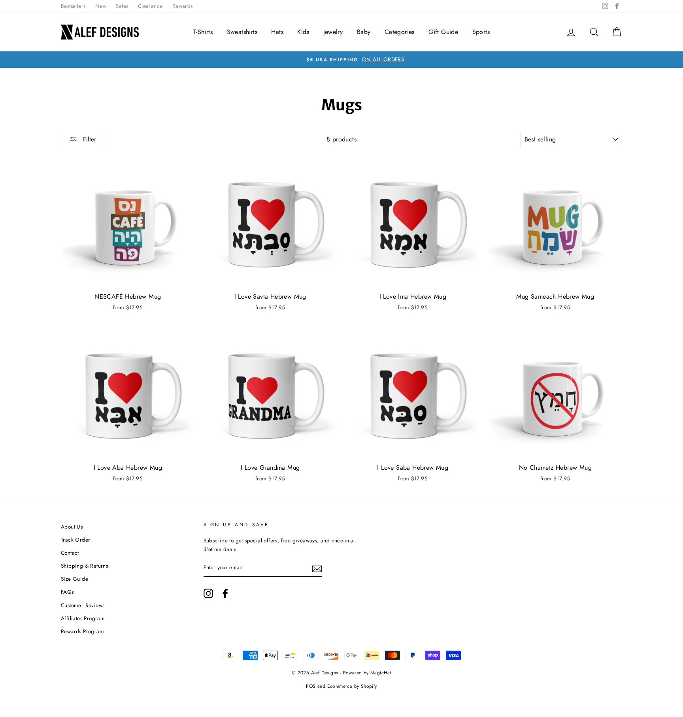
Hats (277, 31)
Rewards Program (82, 631)
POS (310, 686)
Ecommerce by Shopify (352, 686)
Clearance (150, 6)
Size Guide (74, 579)
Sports (481, 31)
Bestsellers (73, 6)
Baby (364, 31)
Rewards (182, 6)
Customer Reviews (82, 605)
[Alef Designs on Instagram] (208, 593)
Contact (70, 553)
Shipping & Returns (84, 566)
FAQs (67, 592)
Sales (122, 6)
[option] (341, 59)
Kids (303, 31)
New (100, 6)
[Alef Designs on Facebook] (225, 593)
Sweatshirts (242, 31)
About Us (72, 527)
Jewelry (333, 31)
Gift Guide (443, 31)
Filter (88, 139)
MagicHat (380, 672)
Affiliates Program (83, 618)
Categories (400, 31)
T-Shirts (203, 31)
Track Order (75, 540)
